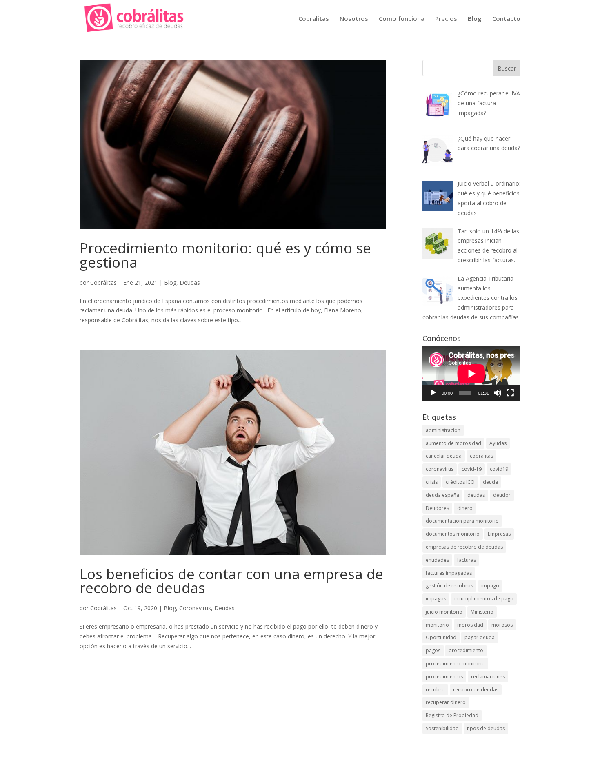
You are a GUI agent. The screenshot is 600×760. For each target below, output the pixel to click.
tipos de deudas (486, 728)
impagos (436, 598)
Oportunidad (441, 637)
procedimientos (444, 676)
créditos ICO (460, 482)
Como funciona (401, 19)
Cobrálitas (103, 282)
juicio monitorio (444, 611)
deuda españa (442, 495)
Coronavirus (195, 608)
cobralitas (481, 455)
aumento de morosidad (453, 443)
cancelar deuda (444, 455)
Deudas (190, 282)
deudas (476, 495)
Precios (446, 19)
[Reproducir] (433, 393)
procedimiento (466, 650)
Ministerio (482, 611)
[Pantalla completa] (510, 393)
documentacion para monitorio (462, 520)
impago (490, 585)
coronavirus (439, 468)
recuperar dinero (446, 702)
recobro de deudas (475, 689)
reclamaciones (488, 676)
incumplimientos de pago (483, 598)
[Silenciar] (497, 393)
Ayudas (498, 443)
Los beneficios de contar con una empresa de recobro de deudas (231, 581)
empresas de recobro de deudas (464, 546)
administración (443, 430)
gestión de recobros (449, 585)
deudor (502, 495)
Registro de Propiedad (452, 715)
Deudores (437, 508)
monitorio (437, 624)
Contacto (506, 19)
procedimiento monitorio (455, 663)
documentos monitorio (453, 533)
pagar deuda (479, 637)
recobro (435, 689)
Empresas (499, 533)
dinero (465, 508)
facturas (466, 559)
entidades (437, 559)
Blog (475, 19)
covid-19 (472, 468)
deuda (490, 482)
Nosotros (354, 19)
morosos (502, 624)
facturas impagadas (449, 572)
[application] (471, 373)
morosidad (470, 624)
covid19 (499, 468)
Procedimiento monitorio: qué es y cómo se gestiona (225, 255)
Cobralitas (313, 19)
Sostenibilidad (442, 728)
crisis (432, 482)
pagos (433, 650)
